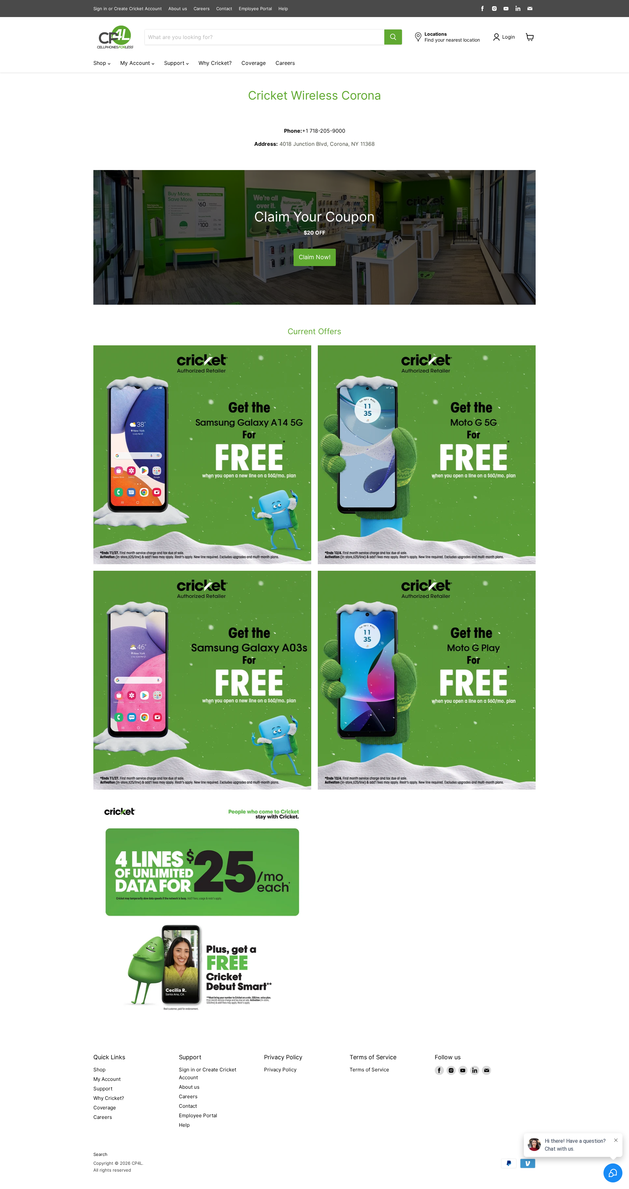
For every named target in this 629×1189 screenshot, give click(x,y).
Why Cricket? (215, 63)
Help (283, 8)
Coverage (253, 63)
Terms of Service (369, 1069)
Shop (100, 63)
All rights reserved (112, 1170)
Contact (224, 8)
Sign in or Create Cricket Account (127, 8)
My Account (136, 63)
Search (100, 1154)
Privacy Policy (280, 1069)
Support (175, 63)
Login (508, 37)
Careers (202, 8)
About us (177, 8)
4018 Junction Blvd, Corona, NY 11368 (327, 144)
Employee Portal (255, 8)
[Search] (393, 37)
